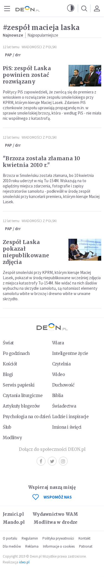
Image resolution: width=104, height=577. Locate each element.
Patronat (85, 546)
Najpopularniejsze (42, 35)
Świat (8, 342)
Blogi (8, 374)
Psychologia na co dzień (26, 416)
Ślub (7, 427)
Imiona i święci (67, 427)
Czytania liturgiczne (22, 395)
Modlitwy (12, 437)
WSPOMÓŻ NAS (58, 497)
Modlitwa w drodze (55, 522)
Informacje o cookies (59, 546)
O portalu (10, 538)
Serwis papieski (19, 385)
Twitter (52, 461)
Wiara (58, 342)
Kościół (10, 364)
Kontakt (84, 538)
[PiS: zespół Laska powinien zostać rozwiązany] (85, 76)
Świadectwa (64, 406)
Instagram (63, 461)
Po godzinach (16, 353)
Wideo (58, 374)
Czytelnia (61, 364)
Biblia (57, 395)
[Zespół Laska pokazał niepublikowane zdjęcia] (85, 250)
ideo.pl (24, 562)
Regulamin (30, 538)
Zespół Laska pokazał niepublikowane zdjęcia (26, 252)
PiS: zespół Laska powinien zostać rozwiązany (27, 75)
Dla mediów (12, 546)
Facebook (41, 461)
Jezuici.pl (13, 514)
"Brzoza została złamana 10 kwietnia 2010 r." (41, 161)
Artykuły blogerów (21, 406)
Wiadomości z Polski (39, 47)
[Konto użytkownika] (96, 8)
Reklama (32, 546)
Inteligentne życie (70, 353)
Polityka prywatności (58, 538)
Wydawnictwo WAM (55, 514)
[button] (71, 8)
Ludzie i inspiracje (70, 416)
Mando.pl (14, 522)
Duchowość (63, 385)
